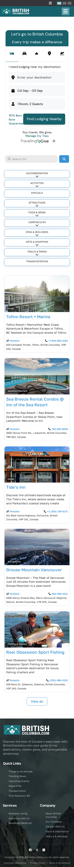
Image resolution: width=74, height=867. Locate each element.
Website (15, 340)
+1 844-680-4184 (58, 340)
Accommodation (37, 173)
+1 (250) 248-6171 (57, 511)
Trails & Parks (37, 251)
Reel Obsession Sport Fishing (35, 652)
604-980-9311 (60, 593)
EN (59, 3)
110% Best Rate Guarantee (16, 119)
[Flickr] (44, 850)
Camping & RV (37, 222)
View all (37, 701)
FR (64, 3)
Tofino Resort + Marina (28, 316)
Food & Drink (37, 212)
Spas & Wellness (37, 232)
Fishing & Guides (17, 644)
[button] (50, 3)
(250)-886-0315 (59, 680)
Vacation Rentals (17, 390)
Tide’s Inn (15, 487)
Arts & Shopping (37, 241)
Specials (37, 192)
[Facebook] (30, 850)
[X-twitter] (37, 850)
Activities (37, 183)
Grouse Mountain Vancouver (34, 569)
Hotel (11, 308)
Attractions (37, 202)
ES (69, 3)
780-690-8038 (60, 429)
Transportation (37, 261)
